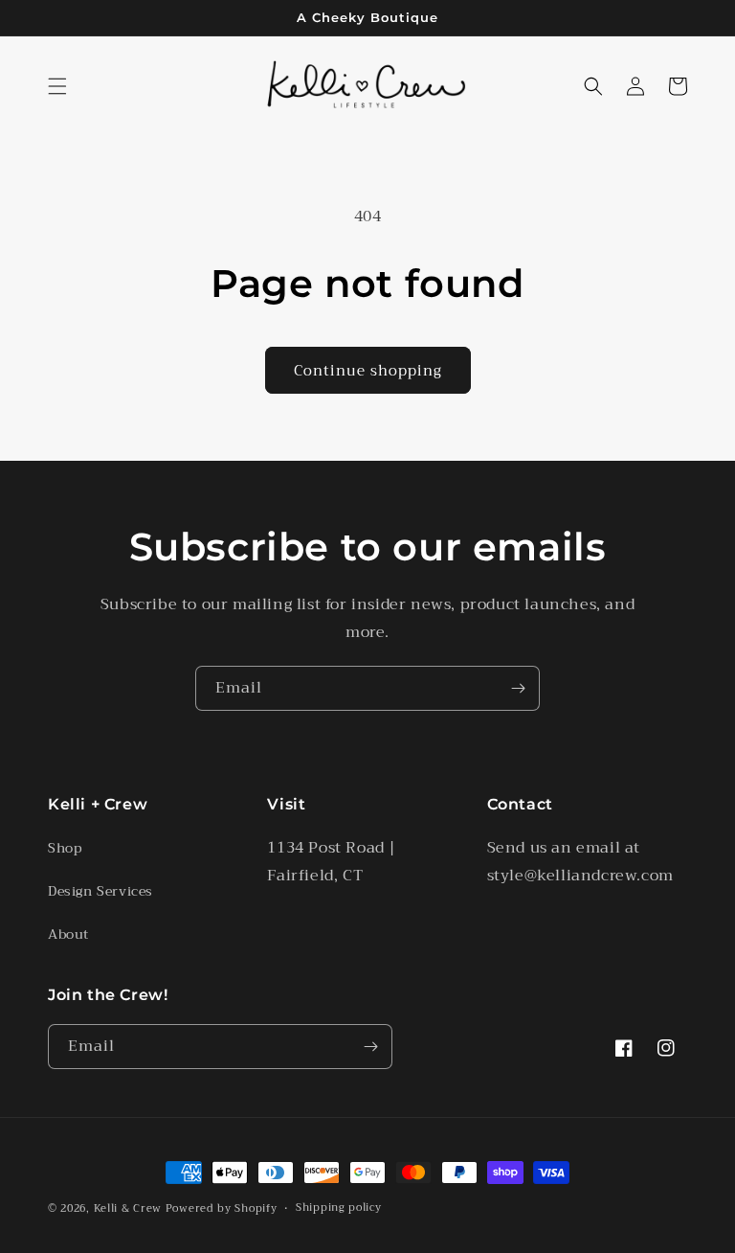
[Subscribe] (518, 688)
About (68, 934)
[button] (57, 86)
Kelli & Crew (128, 1208)
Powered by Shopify (222, 1208)
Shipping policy (339, 1208)
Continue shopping (368, 370)
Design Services (100, 890)
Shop (64, 847)
